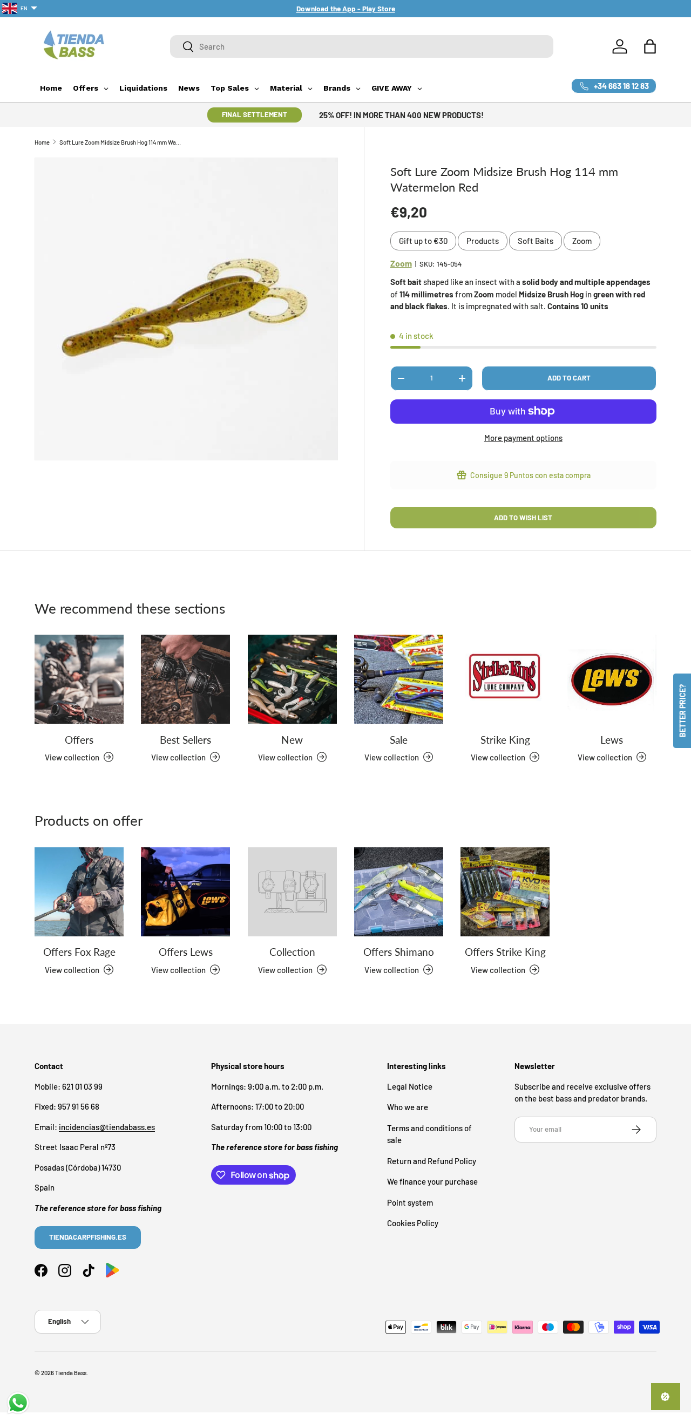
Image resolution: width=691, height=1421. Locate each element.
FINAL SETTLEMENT (254, 114)
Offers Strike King (505, 952)
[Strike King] (505, 679)
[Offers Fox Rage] (79, 891)
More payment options (523, 438)
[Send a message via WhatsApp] (18, 1403)
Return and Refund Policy (431, 1160)
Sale (399, 739)
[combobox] (361, 46)
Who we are (407, 1107)
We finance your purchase (432, 1181)
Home (42, 142)
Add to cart (569, 377)
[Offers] (79, 679)
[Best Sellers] (185, 679)
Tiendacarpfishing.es (87, 1236)
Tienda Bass (70, 1372)
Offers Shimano (398, 952)
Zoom (582, 241)
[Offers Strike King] (505, 891)
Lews (611, 739)
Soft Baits (535, 241)
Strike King (505, 739)
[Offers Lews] (185, 891)
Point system (410, 1202)
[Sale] (398, 679)
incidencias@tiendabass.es (107, 1126)
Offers (79, 739)
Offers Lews (186, 952)
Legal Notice (409, 1086)
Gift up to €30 (423, 241)
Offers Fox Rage (79, 952)
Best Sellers (185, 739)
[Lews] (611, 679)
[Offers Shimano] (398, 891)
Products (482, 241)
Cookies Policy (412, 1223)
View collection (285, 969)
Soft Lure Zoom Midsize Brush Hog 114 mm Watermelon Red (120, 142)
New (292, 739)
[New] (292, 679)
